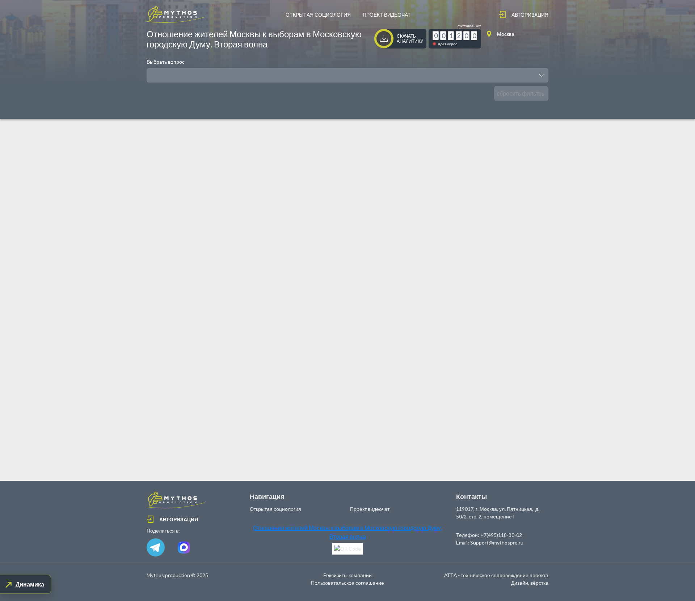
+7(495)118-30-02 (501, 535)
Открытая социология (318, 15)
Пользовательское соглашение (347, 583)
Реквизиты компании (347, 575)
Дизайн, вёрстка (529, 583)
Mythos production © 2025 (177, 575)
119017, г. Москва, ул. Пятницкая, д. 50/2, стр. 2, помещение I (497, 513)
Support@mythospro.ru (496, 542)
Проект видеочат (387, 15)
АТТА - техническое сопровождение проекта (496, 575)
